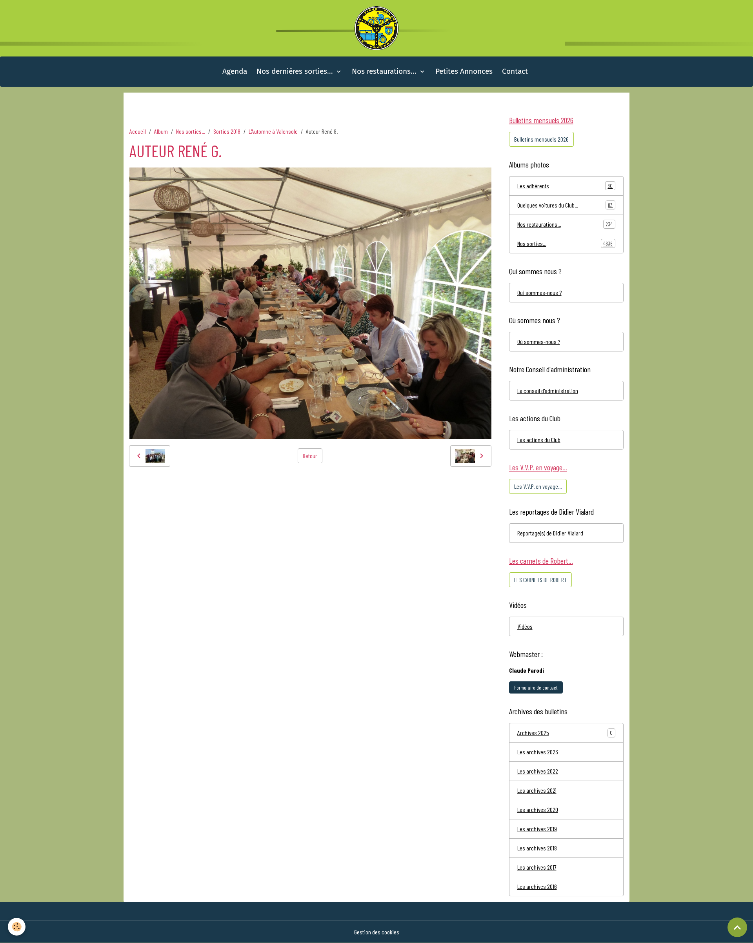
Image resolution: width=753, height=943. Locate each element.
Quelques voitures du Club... (565, 205)
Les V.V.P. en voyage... (538, 486)
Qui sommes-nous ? (539, 292)
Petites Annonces (464, 71)
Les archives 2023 (537, 751)
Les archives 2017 (537, 867)
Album (161, 131)
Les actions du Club (538, 439)
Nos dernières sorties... (295, 71)
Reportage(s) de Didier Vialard (550, 533)
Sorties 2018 (226, 131)
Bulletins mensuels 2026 (541, 139)
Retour (310, 455)
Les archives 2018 (537, 848)
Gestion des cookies (376, 932)
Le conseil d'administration (547, 390)
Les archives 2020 (537, 809)
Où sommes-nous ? (538, 341)
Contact (515, 71)
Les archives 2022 (537, 771)
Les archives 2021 (537, 790)
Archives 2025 (533, 732)
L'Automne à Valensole (273, 131)
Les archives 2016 (537, 886)
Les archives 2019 (537, 828)
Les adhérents (565, 185)
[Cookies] (16, 927)
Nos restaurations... (385, 71)
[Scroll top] (737, 927)
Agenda (234, 71)
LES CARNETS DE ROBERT (540, 579)
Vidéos (525, 626)
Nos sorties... (190, 131)
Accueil (137, 131)
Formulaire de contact (536, 687)
